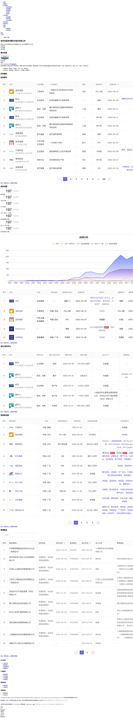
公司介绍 (5, 663)
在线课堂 (8, 8)
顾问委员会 (6, 666)
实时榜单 (8, 30)
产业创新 (5, 15)
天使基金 (8, 10)
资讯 (4, 2)
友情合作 (5, 687)
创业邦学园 (9, 7)
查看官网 (14, 64)
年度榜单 (8, 28)
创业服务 (5, 5)
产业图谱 (5, 677)
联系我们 (5, 665)
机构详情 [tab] (3, 49)
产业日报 (5, 676)
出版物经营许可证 (59, 704)
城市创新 (8, 18)
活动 (4, 25)
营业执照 (52, 704)
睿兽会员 (5, 674)
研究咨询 (5, 22)
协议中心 (5, 694)
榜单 (4, 27)
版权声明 (5, 693)
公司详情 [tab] (3, 47)
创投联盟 (8, 17)
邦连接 (5, 3)
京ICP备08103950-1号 (37, 697)
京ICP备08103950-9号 (47, 697)
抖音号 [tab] (2, 715)
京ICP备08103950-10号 (58, 697)
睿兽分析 (5, 23)
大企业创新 (9, 20)
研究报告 (5, 679)
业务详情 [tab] (3, 46)
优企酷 (7, 12)
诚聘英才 (5, 668)
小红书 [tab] (2, 713)
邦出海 (7, 13)
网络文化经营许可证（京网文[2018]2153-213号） (56, 700)
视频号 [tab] (2, 711)
